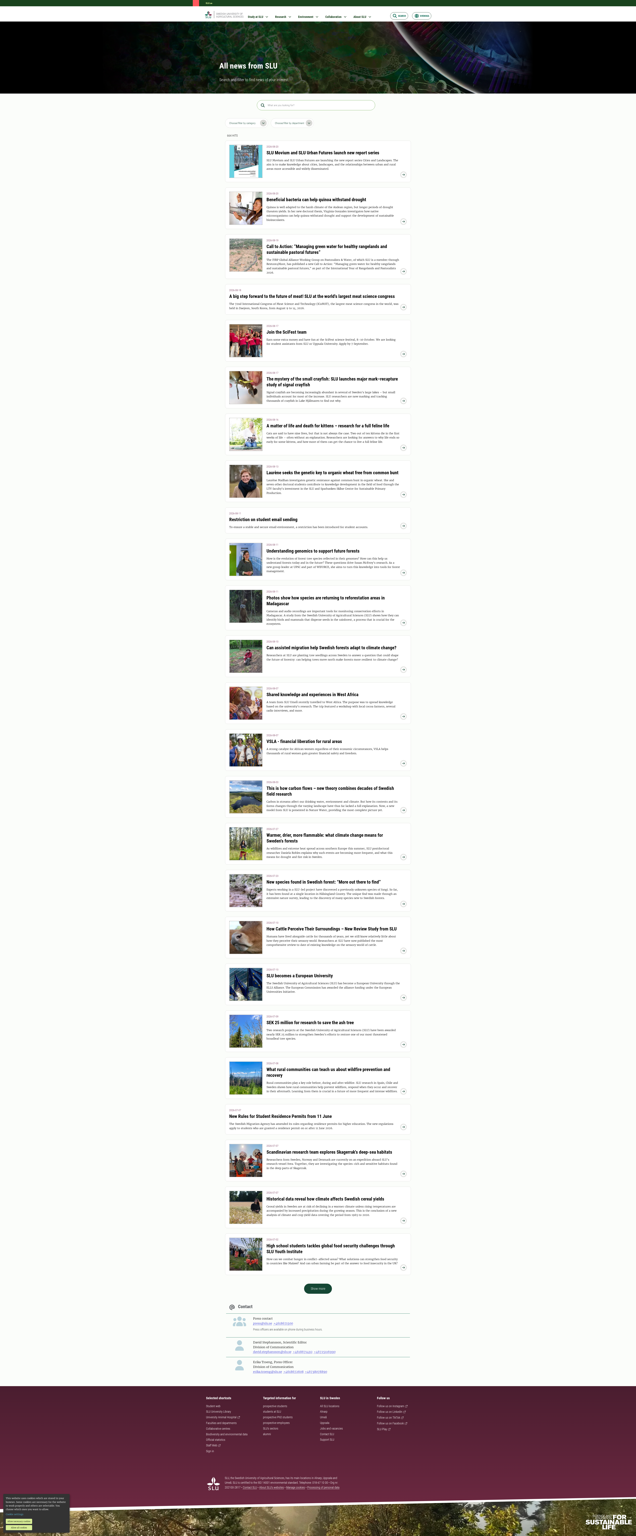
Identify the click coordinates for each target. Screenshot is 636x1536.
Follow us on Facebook (390, 1423)
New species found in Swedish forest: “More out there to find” (323, 882)
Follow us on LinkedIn (389, 1411)
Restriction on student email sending (263, 519)
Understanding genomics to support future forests (313, 551)
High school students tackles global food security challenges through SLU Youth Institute (330, 1248)
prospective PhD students (278, 1417)
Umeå (323, 1417)
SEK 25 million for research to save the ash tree (310, 1022)
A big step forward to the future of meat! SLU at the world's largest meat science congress (312, 296)
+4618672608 (293, 1372)
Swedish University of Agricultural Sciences (229, 15)
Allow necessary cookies (18, 1521)
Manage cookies (295, 1487)
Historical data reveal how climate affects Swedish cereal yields (325, 1199)
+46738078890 (316, 1372)
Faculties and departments (221, 1423)
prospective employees (276, 1423)
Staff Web (211, 1445)
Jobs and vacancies (331, 1428)
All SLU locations (329, 1406)
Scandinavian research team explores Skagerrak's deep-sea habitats (329, 1152)
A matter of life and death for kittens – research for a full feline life (327, 426)
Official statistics (215, 1439)
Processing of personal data (323, 1487)
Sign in (210, 1451)
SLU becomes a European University (299, 975)
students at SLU (272, 1411)
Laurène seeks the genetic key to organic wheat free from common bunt (332, 472)
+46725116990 (325, 1352)
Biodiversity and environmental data (226, 1434)
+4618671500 (283, 1323)
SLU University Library (218, 1411)
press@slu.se (262, 1323)
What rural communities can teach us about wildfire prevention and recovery (328, 1072)
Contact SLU (327, 1434)
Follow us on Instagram (390, 1406)
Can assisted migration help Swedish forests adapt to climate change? (331, 647)
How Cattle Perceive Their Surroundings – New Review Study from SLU (331, 929)
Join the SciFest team (286, 332)
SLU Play (382, 1429)
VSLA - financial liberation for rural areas (304, 741)
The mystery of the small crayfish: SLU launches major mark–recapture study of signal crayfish (332, 381)
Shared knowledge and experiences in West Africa (312, 694)
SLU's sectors (270, 1428)
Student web (213, 1406)
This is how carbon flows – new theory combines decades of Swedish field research (330, 791)
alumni (267, 1434)
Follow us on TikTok (388, 1417)
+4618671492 (303, 1352)
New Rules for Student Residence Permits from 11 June (280, 1116)
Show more (318, 1289)
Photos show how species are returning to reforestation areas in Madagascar (325, 600)
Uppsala (324, 1423)
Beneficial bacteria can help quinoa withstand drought (316, 199)
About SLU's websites (271, 1487)
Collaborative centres (218, 1428)
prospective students (275, 1406)
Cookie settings (14, 1514)
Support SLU (327, 1439)
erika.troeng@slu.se (267, 1372)
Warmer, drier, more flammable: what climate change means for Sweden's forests (324, 838)
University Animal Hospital (221, 1417)
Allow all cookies (19, 1527)
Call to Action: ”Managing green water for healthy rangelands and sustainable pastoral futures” (326, 249)
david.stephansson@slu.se (272, 1352)
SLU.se (209, 3)
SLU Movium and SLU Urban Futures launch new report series (322, 152)
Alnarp (323, 1411)
